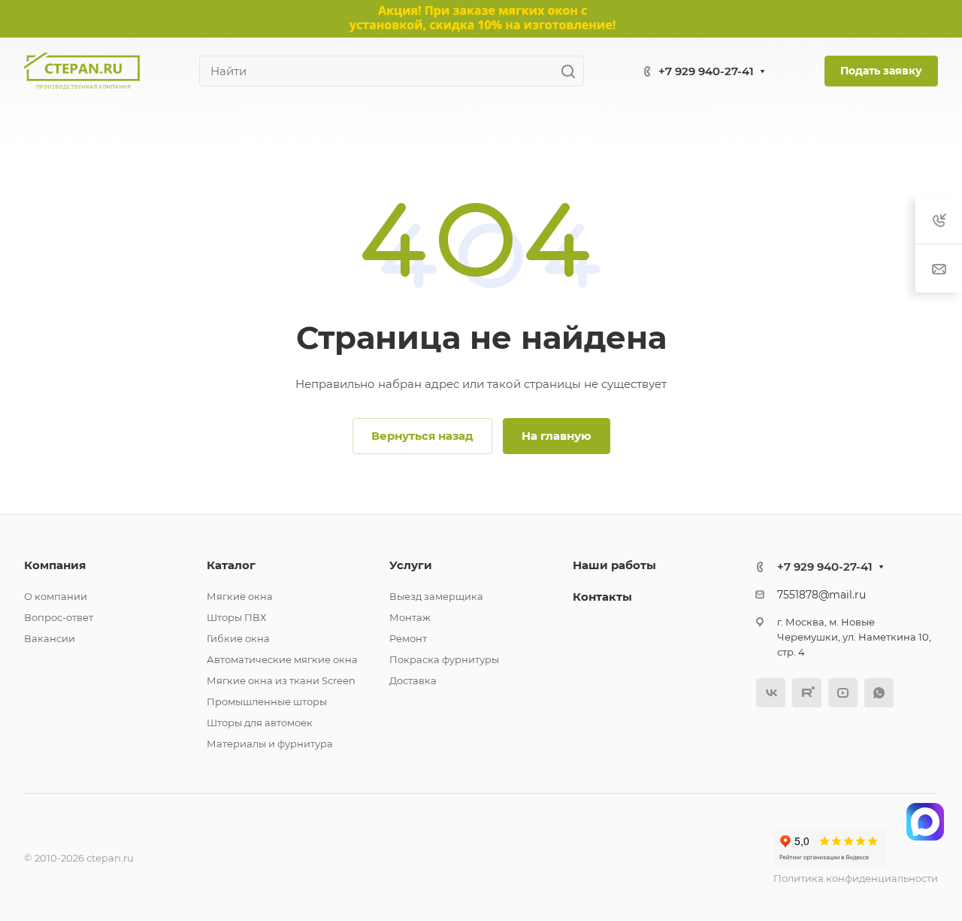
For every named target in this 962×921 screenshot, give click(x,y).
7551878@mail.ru (821, 594)
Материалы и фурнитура (270, 744)
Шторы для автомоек (260, 723)
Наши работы (614, 565)
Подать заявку (881, 70)
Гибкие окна (238, 638)
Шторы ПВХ (236, 617)
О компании (55, 596)
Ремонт (408, 638)
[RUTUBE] (806, 692)
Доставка (413, 680)
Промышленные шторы (267, 701)
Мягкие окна (240, 596)
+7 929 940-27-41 (706, 71)
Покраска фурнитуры (444, 659)
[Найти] (572, 71)
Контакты (602, 596)
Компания (55, 565)
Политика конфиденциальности (855, 878)
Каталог (231, 565)
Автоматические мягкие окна (282, 659)
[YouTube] (843, 692)
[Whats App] (879, 692)
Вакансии (49, 638)
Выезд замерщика (436, 596)
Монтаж (410, 617)
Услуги (410, 565)
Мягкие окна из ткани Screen (281, 680)
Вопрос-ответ (58, 617)
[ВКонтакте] (770, 692)
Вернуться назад (422, 436)
